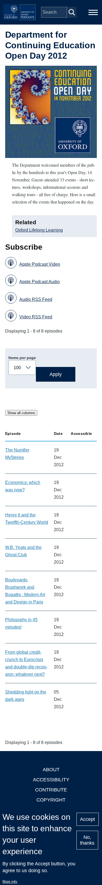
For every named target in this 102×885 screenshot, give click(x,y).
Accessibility (51, 779)
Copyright (51, 800)
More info (9, 882)
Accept (87, 819)
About (51, 769)
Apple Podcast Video (39, 264)
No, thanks (87, 840)
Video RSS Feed (35, 317)
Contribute (51, 790)
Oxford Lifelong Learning (39, 230)
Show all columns (21, 413)
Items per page (22, 357)
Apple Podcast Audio (39, 281)
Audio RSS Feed (35, 299)
